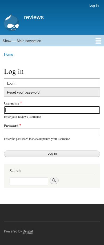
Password (11, 125)
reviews (34, 16)
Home (8, 54)
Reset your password (23, 92)
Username (11, 103)
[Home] (11, 23)
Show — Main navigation (22, 40)
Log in (94, 5)
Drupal (28, 231)
